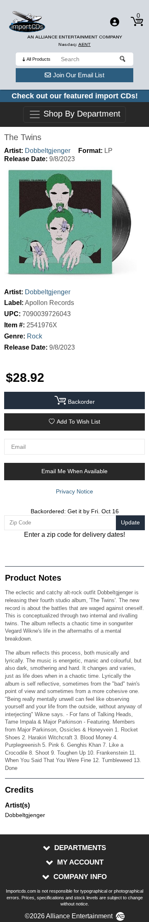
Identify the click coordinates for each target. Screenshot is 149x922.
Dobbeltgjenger (47, 150)
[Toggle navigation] (114, 22)
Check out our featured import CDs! (75, 96)
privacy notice (74, 491)
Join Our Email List (78, 75)
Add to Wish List (78, 421)
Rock (34, 336)
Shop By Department (80, 114)
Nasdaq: (74, 44)
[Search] (123, 59)
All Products (38, 59)
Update (130, 522)
